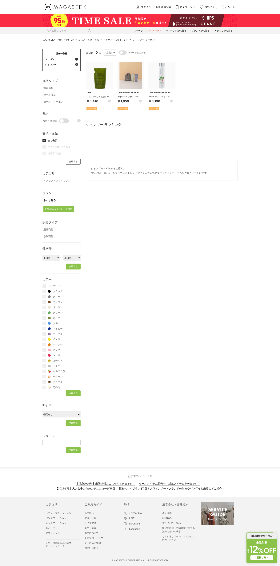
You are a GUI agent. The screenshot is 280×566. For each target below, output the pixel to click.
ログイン (146, 7)
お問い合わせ (91, 548)
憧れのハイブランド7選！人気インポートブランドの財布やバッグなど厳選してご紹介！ (172, 488)
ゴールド (58, 360)
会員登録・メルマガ (95, 538)
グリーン (58, 312)
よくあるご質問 (93, 543)
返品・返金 (90, 528)
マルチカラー (60, 371)
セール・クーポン (53, 101)
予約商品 (48, 236)
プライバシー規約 (171, 523)
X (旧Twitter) (135, 513)
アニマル (58, 382)
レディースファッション (58, 513)
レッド (56, 355)
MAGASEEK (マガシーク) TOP (58, 39)
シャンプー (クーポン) (144, 39)
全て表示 (52, 140)
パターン (58, 376)
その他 (56, 387)
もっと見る (49, 200)
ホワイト (58, 286)
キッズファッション (56, 523)
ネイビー (58, 328)
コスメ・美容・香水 (88, 39)
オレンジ (58, 344)
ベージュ (58, 307)
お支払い (89, 513)
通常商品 (48, 229)
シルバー (58, 366)
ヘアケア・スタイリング (115, 39)
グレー (56, 296)
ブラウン (58, 302)
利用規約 (167, 518)
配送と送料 (90, 518)
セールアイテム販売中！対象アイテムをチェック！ (169, 483)
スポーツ (50, 528)
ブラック (58, 291)
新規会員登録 (163, 7)
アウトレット (53, 533)
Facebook (134, 529)
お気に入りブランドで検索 (58, 209)
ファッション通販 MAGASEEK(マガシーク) (65, 7)
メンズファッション (56, 518)
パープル (58, 334)
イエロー (58, 339)
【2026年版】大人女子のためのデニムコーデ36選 (85, 488)
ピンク (56, 350)
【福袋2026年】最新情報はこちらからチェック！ (105, 483)
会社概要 (167, 513)
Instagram (134, 523)
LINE (131, 518)
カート (231, 7)
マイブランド (187, 7)
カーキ (56, 318)
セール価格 (49, 94)
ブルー (56, 323)
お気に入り (211, 7)
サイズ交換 (90, 523)
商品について (91, 533)
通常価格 (48, 88)
